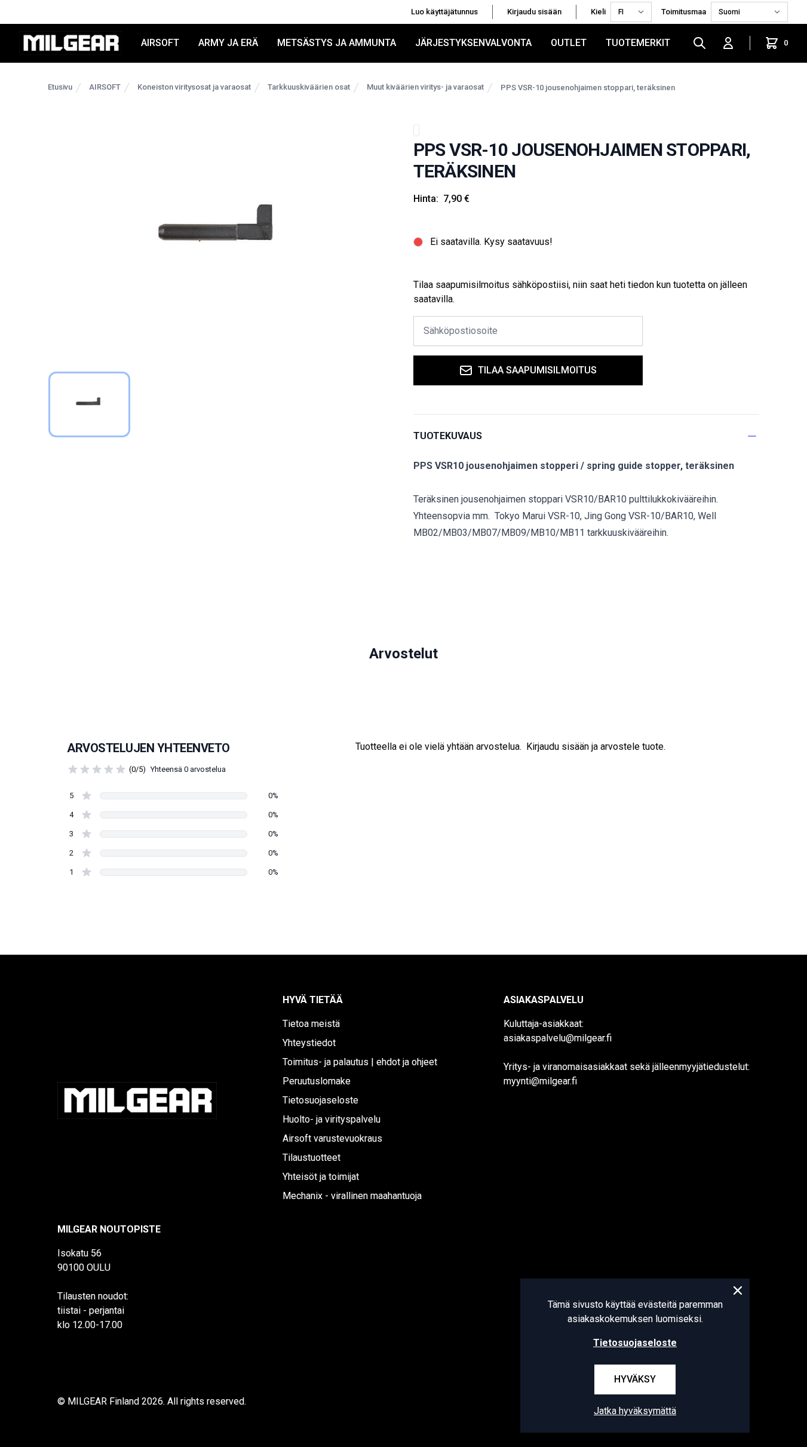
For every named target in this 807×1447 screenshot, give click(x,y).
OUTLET (569, 42)
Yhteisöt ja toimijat (321, 1176)
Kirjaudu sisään (534, 11)
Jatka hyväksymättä (635, 1411)
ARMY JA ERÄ (228, 42)
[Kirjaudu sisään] (728, 43)
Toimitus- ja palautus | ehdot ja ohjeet (360, 1062)
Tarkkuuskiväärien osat (309, 86)
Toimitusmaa (683, 11)
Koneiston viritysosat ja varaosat (194, 86)
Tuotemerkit (638, 42)
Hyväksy (635, 1379)
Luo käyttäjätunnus (444, 11)
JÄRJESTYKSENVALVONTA (473, 42)
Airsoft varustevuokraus (332, 1138)
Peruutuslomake (317, 1081)
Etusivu (60, 86)
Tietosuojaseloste (320, 1100)
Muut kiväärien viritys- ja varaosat (425, 86)
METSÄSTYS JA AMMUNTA (336, 42)
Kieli (598, 11)
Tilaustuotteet (311, 1157)
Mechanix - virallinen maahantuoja (352, 1195)
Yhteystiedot (309, 1043)
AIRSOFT (160, 42)
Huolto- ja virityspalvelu (332, 1119)
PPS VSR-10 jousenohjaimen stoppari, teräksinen (588, 87)
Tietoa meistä (311, 1023)
